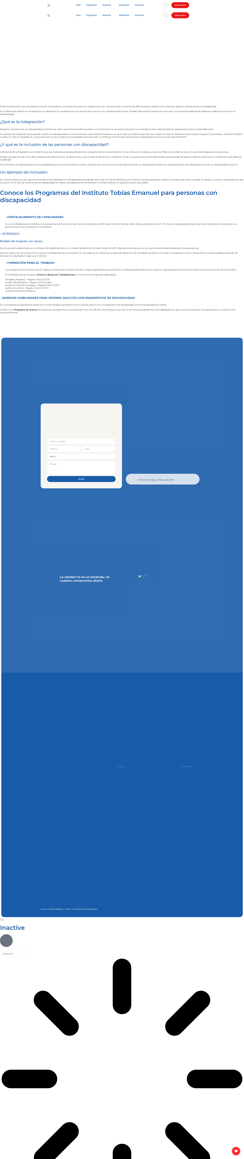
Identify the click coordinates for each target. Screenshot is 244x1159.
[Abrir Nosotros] (113, 5)
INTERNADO (10, 234)
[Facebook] (193, 910)
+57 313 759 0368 (146, 480)
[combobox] (14, 954)
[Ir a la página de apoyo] (236, 1151)
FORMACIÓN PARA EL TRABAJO (31, 263)
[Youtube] (200, 910)
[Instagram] (187, 910)
